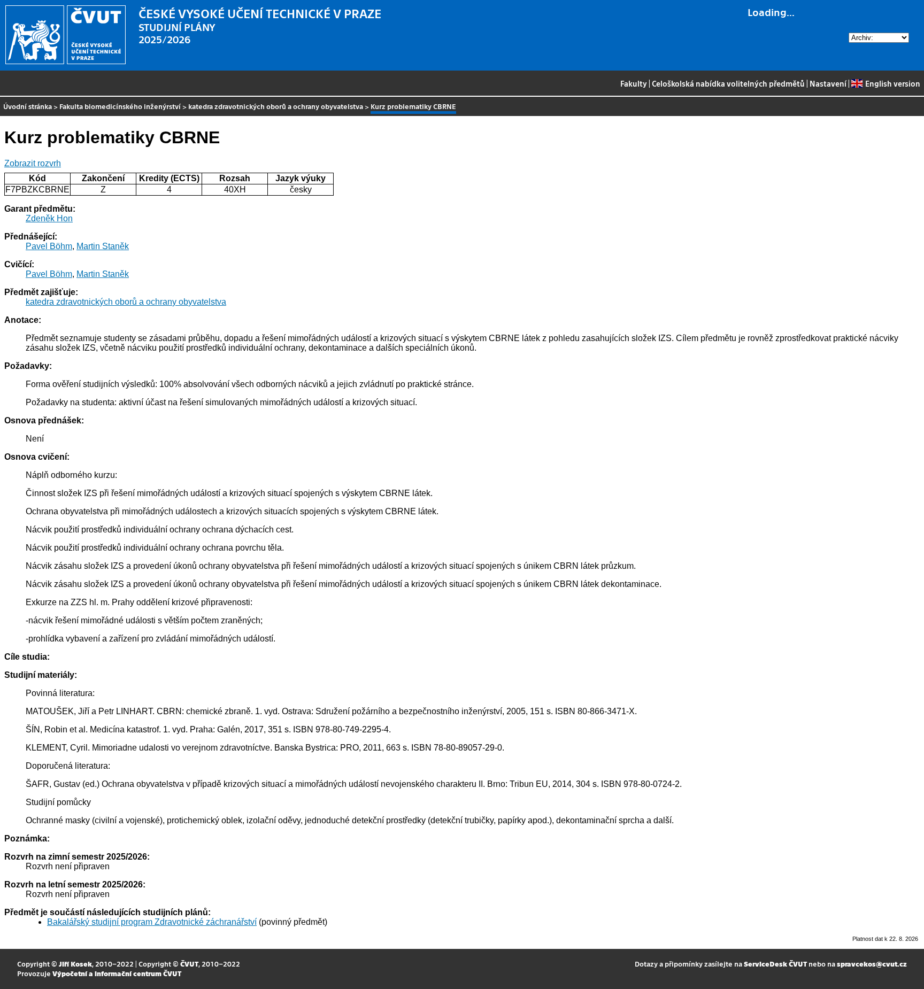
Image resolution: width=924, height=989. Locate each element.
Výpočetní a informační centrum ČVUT (116, 973)
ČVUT (189, 964)
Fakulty (633, 83)
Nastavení (828, 83)
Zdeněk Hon (49, 218)
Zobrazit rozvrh (32, 163)
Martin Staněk (102, 246)
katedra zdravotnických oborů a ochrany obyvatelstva (275, 106)
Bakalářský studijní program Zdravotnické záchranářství (152, 921)
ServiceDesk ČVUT (775, 964)
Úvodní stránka (27, 106)
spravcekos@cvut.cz (872, 964)
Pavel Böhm (49, 246)
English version (892, 83)
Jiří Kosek (75, 964)
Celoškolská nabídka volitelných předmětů (728, 83)
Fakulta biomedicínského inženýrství (120, 106)
